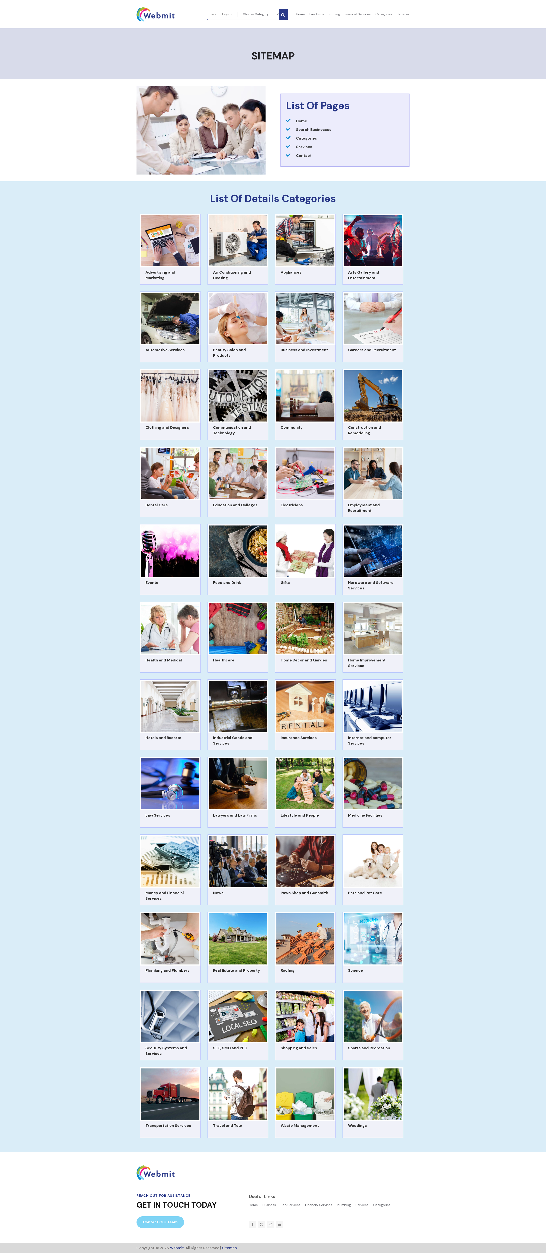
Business (269, 1205)
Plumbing (344, 1205)
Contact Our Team (160, 1222)
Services (403, 14)
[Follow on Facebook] (252, 1224)
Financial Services (358, 14)
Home (300, 14)
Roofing (334, 14)
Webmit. (177, 1247)
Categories (383, 14)
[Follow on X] (261, 1224)
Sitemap (229, 1247)
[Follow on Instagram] (270, 1224)
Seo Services (291, 1205)
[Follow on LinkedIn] (279, 1224)
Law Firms (316, 14)
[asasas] (283, 14)
